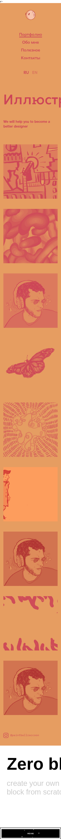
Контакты (30, 58)
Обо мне (30, 43)
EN (34, 73)
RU (26, 73)
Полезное (30, 50)
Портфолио (30, 35)
